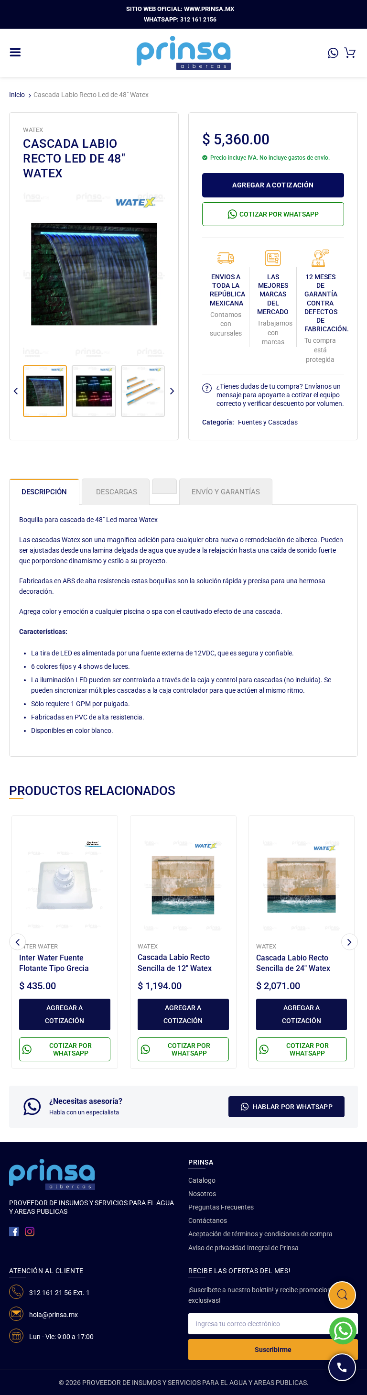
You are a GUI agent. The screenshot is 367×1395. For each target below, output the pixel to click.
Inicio (17, 94)
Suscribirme (273, 1349)
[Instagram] (29, 1231)
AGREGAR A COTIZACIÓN (272, 185)
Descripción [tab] (44, 492)
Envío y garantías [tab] (226, 492)
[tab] (164, 486)
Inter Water (38, 946)
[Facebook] (14, 1231)
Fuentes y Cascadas (268, 422)
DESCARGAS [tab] (115, 492)
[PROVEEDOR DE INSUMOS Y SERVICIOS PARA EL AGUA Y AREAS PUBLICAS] (184, 52)
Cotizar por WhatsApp (279, 214)
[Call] (342, 1367)
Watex (33, 129)
